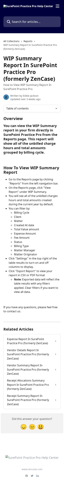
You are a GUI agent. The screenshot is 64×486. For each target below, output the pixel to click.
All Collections (11, 41)
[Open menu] (57, 6)
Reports (28, 41)
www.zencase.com (32, 469)
